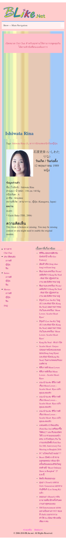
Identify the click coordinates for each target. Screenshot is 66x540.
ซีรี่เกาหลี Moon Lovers (49, 367)
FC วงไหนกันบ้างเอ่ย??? (50, 453)
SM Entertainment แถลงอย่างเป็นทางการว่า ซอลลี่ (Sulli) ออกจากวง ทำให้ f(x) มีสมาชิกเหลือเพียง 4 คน (50, 514)
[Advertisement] (33, 92)
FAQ (6, 305)
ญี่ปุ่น (8, 264)
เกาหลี (9, 260)
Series (6, 273)
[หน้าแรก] (24, 18)
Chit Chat (8, 252)
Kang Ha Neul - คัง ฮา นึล (50, 342)
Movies (7, 289)
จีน (7, 268)
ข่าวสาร (8, 249)
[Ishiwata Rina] (19, 175)
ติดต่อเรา (38, 529)
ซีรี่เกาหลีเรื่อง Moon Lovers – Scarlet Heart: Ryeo (49, 375)
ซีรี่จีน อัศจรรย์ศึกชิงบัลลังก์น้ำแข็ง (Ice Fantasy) (48, 256)
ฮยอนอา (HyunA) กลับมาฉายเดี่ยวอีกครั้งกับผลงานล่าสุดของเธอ (50, 500)
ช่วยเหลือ (27, 529)
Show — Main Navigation (15, 25)
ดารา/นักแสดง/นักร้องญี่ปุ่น (44, 143)
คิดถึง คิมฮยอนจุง (47, 478)
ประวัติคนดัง (9, 256)
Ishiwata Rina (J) (20, 143)
